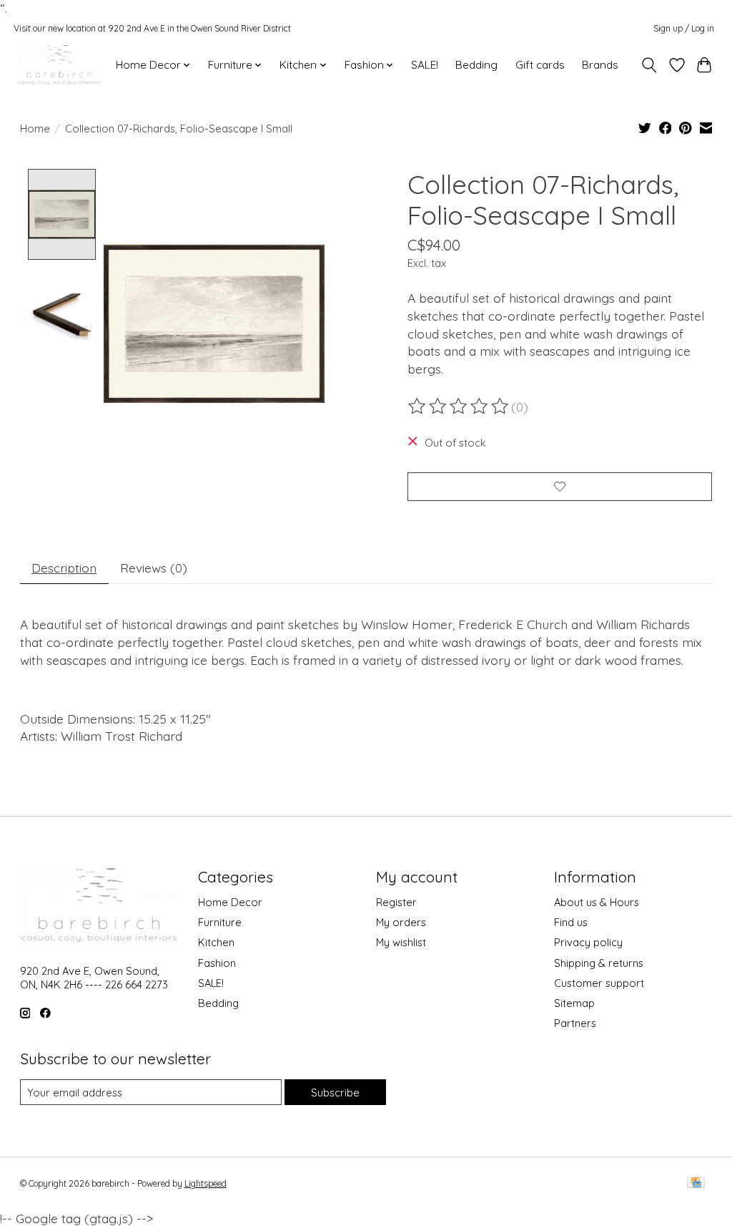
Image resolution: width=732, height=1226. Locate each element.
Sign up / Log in (683, 28)
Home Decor (230, 902)
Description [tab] (64, 567)
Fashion (217, 963)
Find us (571, 922)
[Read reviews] (459, 406)
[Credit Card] (696, 1183)
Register (396, 902)
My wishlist (401, 942)
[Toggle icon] (648, 65)
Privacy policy (588, 942)
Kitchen (216, 942)
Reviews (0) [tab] (153, 567)
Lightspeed (205, 1183)
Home (35, 128)
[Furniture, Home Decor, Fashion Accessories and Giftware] (59, 64)
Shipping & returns (598, 963)
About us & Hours (596, 902)
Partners (575, 1023)
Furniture (220, 922)
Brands (600, 65)
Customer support (599, 983)
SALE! (424, 65)
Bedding (476, 65)
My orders (401, 922)
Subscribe (335, 1092)
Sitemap (574, 1003)
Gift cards (540, 65)
